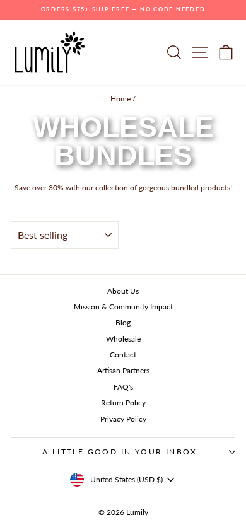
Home (120, 98)
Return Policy (123, 402)
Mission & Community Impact (123, 306)
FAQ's (123, 386)
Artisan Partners (123, 370)
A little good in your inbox (119, 451)
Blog (123, 322)
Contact (123, 354)
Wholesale (123, 339)
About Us (123, 291)
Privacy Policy (123, 419)
